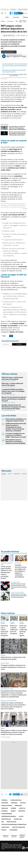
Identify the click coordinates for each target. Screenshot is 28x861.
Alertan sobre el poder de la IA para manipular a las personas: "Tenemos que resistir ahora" (17, 133)
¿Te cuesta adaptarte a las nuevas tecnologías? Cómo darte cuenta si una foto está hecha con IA (14, 65)
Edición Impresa (6, 813)
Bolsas (10, 473)
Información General (8, 816)
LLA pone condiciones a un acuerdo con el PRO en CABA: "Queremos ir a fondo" (16, 435)
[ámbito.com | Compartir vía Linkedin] (22, 35)
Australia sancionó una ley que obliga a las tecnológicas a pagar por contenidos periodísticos (21, 571)
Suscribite (19, 344)
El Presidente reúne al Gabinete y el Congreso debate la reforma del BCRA (15, 441)
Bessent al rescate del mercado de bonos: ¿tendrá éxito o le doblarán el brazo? (14, 399)
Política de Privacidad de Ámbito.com (13, 824)
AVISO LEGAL (5, 827)
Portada (4, 800)
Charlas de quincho (23, 9)
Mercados (18, 805)
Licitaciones (13, 830)
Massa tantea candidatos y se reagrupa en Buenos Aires (16, 420)
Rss (2, 822)
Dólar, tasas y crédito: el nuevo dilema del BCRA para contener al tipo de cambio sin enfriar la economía (14, 732)
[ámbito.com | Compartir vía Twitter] (20, 35)
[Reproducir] (4, 56)
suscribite (21, 13)
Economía (16, 17)
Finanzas (14, 803)
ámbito (3, 21)
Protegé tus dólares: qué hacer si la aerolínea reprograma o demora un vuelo (13, 667)
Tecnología (10, 21)
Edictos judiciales (18, 827)
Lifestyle (22, 808)
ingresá (25, 13)
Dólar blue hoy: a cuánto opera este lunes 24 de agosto (12, 378)
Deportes (22, 811)
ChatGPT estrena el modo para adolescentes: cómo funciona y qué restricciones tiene (19, 586)
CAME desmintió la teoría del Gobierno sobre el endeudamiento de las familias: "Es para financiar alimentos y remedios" (16, 427)
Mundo (13, 811)
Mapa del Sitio (11, 822)
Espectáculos (6, 819)
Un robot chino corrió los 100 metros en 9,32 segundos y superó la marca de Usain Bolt (17, 128)
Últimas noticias (15, 800)
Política (23, 803)
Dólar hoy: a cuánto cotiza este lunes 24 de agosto (12, 384)
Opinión (13, 808)
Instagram (9, 794)
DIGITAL (6, 836)
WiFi (17, 21)
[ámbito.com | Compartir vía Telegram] (24, 35)
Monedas (3, 473)
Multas (3, 830)
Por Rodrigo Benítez (5, 737)
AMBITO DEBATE (22, 836)
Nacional (4, 811)
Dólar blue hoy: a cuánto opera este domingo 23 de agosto (13, 658)
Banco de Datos (6, 805)
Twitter (2, 794)
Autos (21, 816)
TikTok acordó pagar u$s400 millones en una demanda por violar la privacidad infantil (6, 572)
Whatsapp (21, 794)
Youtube (17, 794)
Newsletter (23, 794)
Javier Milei (13, 9)
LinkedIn (13, 794)
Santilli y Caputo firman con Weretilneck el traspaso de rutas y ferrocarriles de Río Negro (14, 407)
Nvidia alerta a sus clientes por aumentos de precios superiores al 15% (14, 71)
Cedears (24, 473)
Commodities (17, 473)
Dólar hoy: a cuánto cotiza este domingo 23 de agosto (23, 630)
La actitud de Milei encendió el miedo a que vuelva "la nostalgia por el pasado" (13, 391)
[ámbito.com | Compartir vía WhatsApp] (16, 35)
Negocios (4, 808)
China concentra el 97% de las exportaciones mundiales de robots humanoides (19, 595)
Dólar (7, 17)
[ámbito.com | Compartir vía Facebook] (18, 35)
